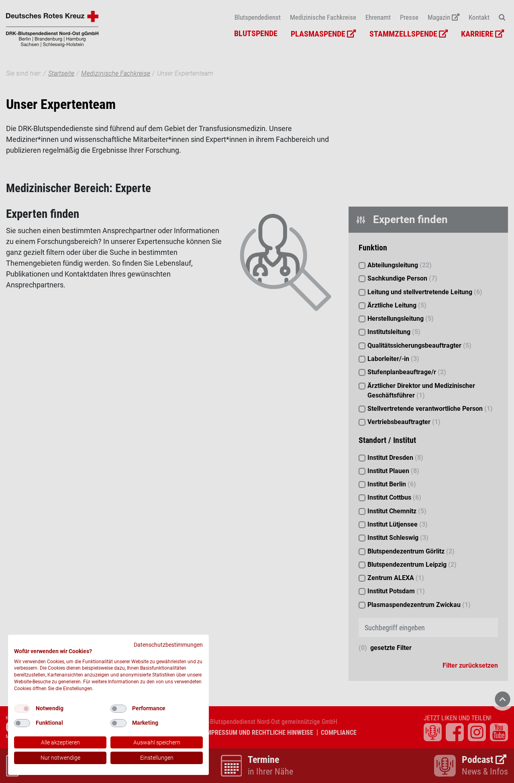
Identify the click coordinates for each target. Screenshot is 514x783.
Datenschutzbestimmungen (168, 645)
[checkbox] (22, 709)
